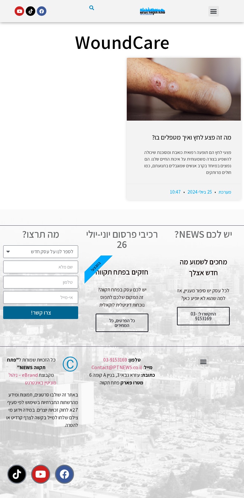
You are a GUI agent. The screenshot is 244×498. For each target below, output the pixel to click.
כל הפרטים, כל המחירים (122, 322)
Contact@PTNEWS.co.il (117, 367)
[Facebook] (41, 11)
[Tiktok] (30, 11)
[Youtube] (19, 11)
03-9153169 (115, 359)
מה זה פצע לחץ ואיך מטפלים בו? (191, 137)
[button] (213, 11)
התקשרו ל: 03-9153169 (203, 316)
